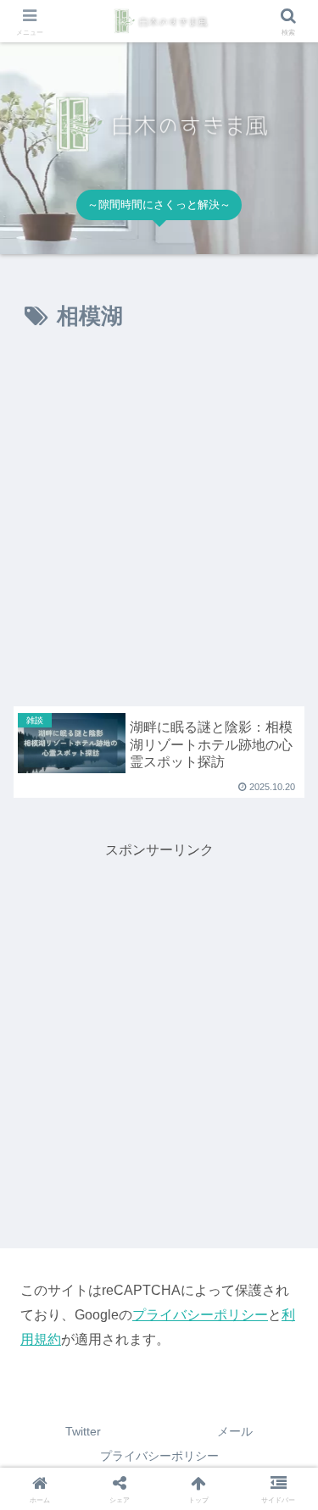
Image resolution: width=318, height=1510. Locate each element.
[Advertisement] (159, 523)
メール (235, 1431)
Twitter (83, 1431)
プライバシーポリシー (200, 1315)
